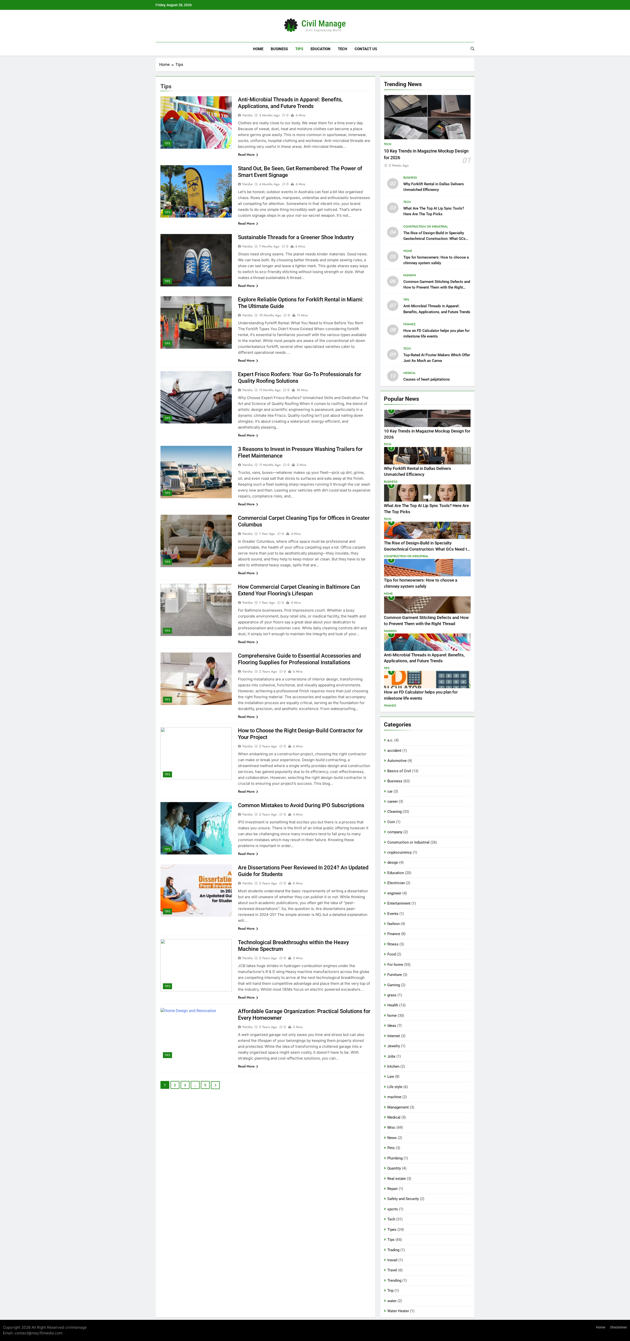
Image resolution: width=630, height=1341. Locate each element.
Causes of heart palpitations (426, 379)
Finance (409, 324)
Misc (391, 1127)
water (391, 1301)
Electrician (396, 883)
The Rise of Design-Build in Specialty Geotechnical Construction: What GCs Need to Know (434, 239)
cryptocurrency (399, 852)
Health (392, 1005)
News (392, 1138)
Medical (409, 373)
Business (279, 49)
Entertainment (398, 903)
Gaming (393, 985)
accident (394, 750)
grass (391, 995)
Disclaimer (618, 1327)
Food (391, 954)
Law (390, 1076)
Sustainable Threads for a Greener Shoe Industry (296, 237)
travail (392, 1260)
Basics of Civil (399, 771)
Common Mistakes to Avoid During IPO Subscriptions (301, 805)
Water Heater (398, 1311)
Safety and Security (403, 1199)
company (394, 832)
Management (398, 1107)
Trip (390, 1290)
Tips (299, 49)
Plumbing (395, 1158)
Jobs (391, 1056)
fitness (392, 944)
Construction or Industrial (425, 226)
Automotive (397, 760)
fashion (409, 275)
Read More (246, 154)
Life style (394, 1087)
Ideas (391, 1025)
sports (392, 1209)
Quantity (394, 1168)
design (392, 862)
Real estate (396, 1178)
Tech (342, 49)
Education (321, 49)
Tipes (391, 1229)
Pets (391, 1148)
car (390, 791)
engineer (394, 893)
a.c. (390, 740)
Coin (391, 822)
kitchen (393, 1066)
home (407, 251)
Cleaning (394, 811)
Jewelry (393, 1046)
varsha (247, 115)
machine (394, 1097)
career (392, 801)
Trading (393, 1250)
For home (395, 964)
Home (258, 49)
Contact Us (366, 49)
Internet (393, 1036)
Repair (392, 1189)
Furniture (394, 974)
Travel (392, 1270)
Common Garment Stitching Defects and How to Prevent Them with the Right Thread (436, 287)
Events (392, 913)
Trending (394, 1280)
